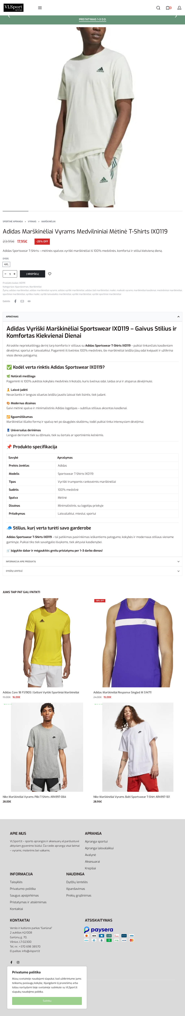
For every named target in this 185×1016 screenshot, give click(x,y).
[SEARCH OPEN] (158, 8)
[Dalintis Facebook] (15, 301)
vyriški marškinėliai (81, 294)
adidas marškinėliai (19, 290)
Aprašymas (12, 316)
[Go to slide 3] (11, 704)
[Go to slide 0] (5, 704)
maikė (113, 290)
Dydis (6, 258)
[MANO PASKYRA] (179, 8)
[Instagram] (18, 962)
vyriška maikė (33, 294)
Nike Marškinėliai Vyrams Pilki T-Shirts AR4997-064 (34, 797)
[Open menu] (40, 7)
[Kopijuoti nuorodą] (29, 301)
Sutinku (47, 1001)
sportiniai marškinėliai (14, 294)
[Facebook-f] (11, 962)
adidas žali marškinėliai (97, 290)
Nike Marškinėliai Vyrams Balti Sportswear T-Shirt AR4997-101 (131, 797)
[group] (47, 747)
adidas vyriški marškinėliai (71, 290)
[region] (47, 987)
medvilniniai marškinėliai (169, 290)
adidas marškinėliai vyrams (43, 290)
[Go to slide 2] (9, 704)
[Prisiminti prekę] (49, 274)
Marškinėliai (48, 221)
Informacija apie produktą (21, 561)
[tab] (92, 316)
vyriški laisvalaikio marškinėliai (55, 294)
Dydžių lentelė (14, 571)
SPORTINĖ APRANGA (13, 221)
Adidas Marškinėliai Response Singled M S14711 (122, 692)
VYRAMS (32, 221)
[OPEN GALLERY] (92, 117)
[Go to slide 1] (7, 704)
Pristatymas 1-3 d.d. (92, 19)
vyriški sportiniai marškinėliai (106, 294)
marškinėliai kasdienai (145, 290)
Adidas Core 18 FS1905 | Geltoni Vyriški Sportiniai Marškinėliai (41, 692)
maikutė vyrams (125, 290)
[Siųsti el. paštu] (22, 301)
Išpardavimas (22, 286)
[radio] (6, 264)
